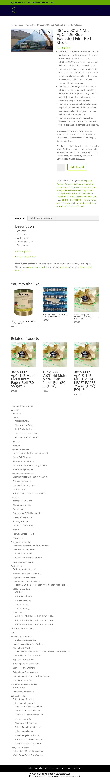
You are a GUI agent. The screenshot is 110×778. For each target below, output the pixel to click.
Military (90, 190)
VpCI (95, 196)
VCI (68, 206)
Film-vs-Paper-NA (23, 251)
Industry (20, 25)
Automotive (30, 25)
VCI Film (70, 196)
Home (13, 25)
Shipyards (61, 196)
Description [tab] (19, 218)
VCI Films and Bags (83, 196)
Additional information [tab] (41, 218)
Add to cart (77, 167)
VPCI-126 (80, 206)
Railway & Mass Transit (67, 193)
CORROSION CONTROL (72, 200)
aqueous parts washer (37, 267)
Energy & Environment (79, 187)
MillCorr (75, 203)
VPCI (73, 206)
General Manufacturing (75, 190)
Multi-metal (85, 203)
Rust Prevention (86, 193)
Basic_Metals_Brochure (25, 256)
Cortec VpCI (66, 203)
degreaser (64, 267)
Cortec (86, 200)
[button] (49, 32)
